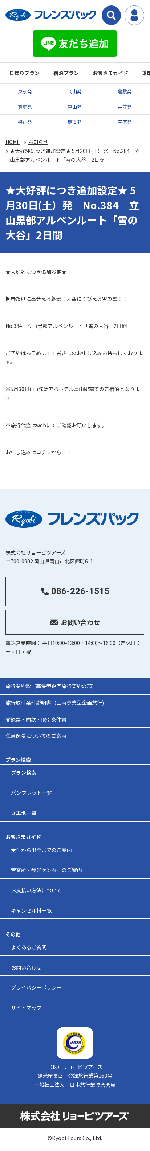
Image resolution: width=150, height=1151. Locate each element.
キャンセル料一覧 (31, 910)
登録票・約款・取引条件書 (35, 719)
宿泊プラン (66, 73)
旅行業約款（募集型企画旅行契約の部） (51, 686)
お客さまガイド (110, 73)
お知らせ (38, 141)
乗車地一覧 (23, 813)
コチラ (43, 452)
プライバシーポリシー (36, 987)
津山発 (75, 106)
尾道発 (75, 122)
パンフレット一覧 (31, 792)
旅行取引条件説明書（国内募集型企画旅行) (54, 702)
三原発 (125, 122)
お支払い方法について (36, 890)
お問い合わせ (26, 967)
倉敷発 (125, 91)
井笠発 (125, 106)
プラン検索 (23, 772)
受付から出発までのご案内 (41, 850)
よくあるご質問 (28, 947)
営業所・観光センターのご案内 (46, 869)
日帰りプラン (24, 73)
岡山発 (75, 91)
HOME (12, 141)
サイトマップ (26, 1007)
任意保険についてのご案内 (35, 735)
